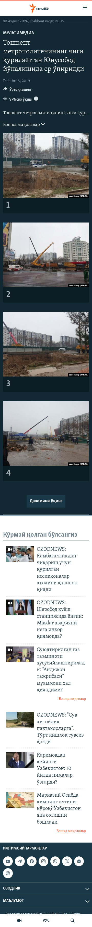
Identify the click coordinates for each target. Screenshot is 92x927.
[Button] (17, 91)
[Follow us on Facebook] (32, 861)
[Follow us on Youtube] (8, 861)
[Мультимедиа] (19, 920)
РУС (46, 921)
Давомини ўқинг (46, 501)
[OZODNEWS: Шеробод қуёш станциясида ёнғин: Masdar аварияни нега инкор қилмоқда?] (20, 607)
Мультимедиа (18, 33)
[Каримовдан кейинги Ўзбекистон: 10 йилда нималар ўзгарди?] (20, 760)
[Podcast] (8, 873)
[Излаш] (72, 920)
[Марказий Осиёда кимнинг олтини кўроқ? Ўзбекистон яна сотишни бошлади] (20, 800)
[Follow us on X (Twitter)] (67, 861)
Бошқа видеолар (72, 699)
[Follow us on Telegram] (20, 861)
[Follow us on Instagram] (43, 861)
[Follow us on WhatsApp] (55, 861)
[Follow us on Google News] (79, 861)
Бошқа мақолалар (22, 125)
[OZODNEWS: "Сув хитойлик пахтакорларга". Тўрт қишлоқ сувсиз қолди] (20, 720)
